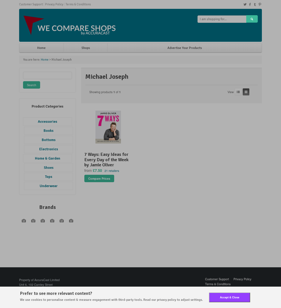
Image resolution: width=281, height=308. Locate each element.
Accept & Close (229, 297)
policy (172, 300)
